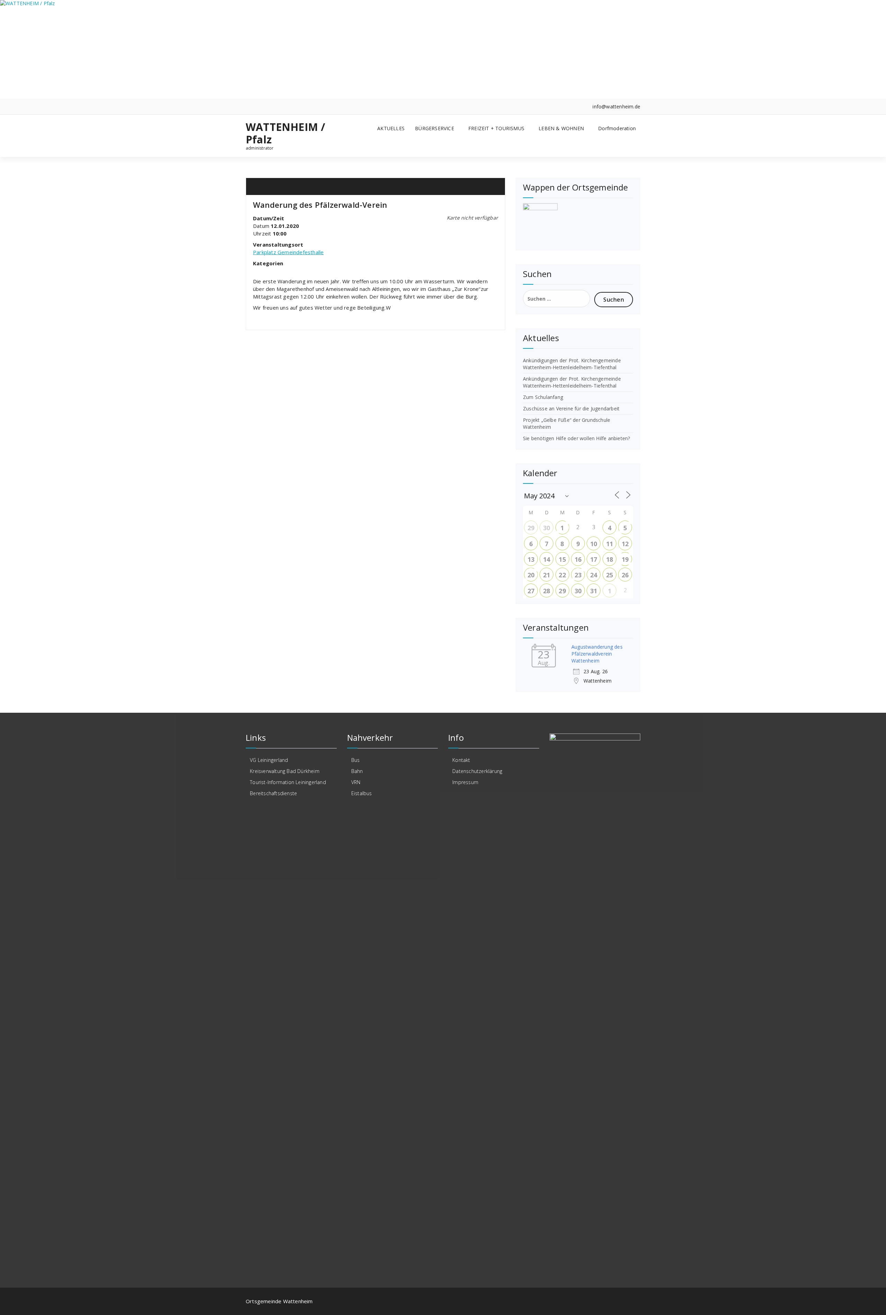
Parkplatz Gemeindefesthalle (288, 252)
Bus (355, 760)
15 (562, 559)
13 (530, 559)
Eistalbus (361, 793)
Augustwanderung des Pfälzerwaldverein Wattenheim (597, 653)
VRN (356, 782)
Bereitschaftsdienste (273, 793)
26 (625, 575)
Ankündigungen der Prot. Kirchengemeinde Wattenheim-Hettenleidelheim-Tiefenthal (572, 364)
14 (546, 559)
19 (625, 559)
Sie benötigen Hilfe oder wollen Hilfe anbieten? (576, 438)
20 (530, 575)
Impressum (465, 782)
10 (593, 544)
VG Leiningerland (269, 760)
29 (530, 528)
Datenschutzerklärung (477, 771)
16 (578, 559)
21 (546, 575)
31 (593, 591)
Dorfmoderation (617, 128)
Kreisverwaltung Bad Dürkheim (284, 771)
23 (578, 575)
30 (546, 528)
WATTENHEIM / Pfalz (285, 133)
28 (546, 591)
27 (530, 591)
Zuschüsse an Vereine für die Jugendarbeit (571, 408)
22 (562, 575)
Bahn (357, 771)
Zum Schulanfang (543, 397)
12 (625, 544)
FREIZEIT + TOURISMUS (496, 128)
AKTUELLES (391, 128)
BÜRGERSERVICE (434, 128)
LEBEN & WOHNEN (561, 128)
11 (609, 544)
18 (609, 559)
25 (609, 575)
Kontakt (461, 760)
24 (593, 575)
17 (593, 559)
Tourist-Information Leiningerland (288, 782)
